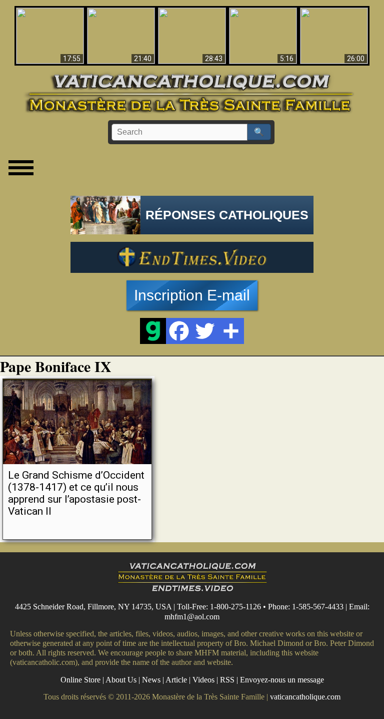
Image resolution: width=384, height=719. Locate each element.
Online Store (80, 679)
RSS (227, 679)
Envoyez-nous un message (282, 679)
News (151, 679)
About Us (121, 679)
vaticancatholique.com (305, 696)
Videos (203, 679)
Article (176, 679)
